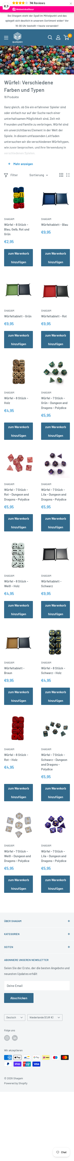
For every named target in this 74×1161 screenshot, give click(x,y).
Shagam (9, 219)
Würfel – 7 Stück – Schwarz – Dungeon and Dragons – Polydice (54, 762)
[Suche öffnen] (50, 37)
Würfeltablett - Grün (17, 316)
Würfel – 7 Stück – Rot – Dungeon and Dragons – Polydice (16, 494)
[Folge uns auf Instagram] (7, 1038)
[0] (66, 37)
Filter (14, 175)
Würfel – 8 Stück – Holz (16, 400)
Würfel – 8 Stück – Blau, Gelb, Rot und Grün (16, 229)
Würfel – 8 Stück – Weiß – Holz (16, 583)
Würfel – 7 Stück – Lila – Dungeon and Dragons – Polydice (53, 494)
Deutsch (11, 1017)
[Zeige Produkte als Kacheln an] (61, 175)
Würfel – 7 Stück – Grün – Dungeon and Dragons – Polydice (54, 403)
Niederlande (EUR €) (41, 1017)
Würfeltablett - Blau (54, 224)
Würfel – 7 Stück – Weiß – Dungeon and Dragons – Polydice (17, 856)
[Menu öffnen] (6, 37)
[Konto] (58, 37)
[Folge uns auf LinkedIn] (15, 1038)
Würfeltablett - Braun (14, 670)
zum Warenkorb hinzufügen (18, 258)
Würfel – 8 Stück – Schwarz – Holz (53, 670)
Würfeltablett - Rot (54, 316)
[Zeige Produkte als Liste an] (68, 175)
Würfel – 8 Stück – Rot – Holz (16, 757)
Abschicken (18, 998)
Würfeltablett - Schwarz (51, 583)
